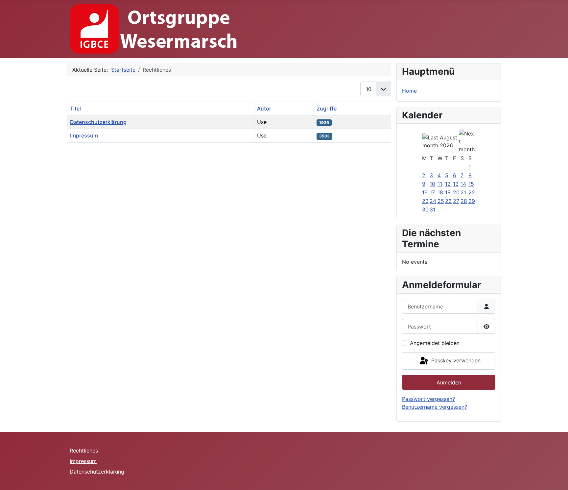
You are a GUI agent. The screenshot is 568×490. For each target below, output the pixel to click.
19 (448, 192)
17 (432, 192)
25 (441, 201)
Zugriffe (327, 108)
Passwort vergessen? (428, 399)
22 (471, 192)
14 (463, 184)
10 (432, 184)
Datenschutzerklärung (98, 122)
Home (409, 90)
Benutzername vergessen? (434, 407)
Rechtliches (84, 450)
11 (440, 184)
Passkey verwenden (455, 360)
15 (471, 184)
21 (463, 192)
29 (471, 201)
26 (448, 201)
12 (448, 184)
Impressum (84, 135)
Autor (264, 108)
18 (440, 192)
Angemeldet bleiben (435, 343)
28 (464, 201)
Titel (75, 108)
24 (433, 201)
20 (456, 192)
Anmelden (449, 382)
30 (425, 209)
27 (456, 201)
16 (425, 192)
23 (425, 201)
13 (456, 184)
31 (432, 209)
